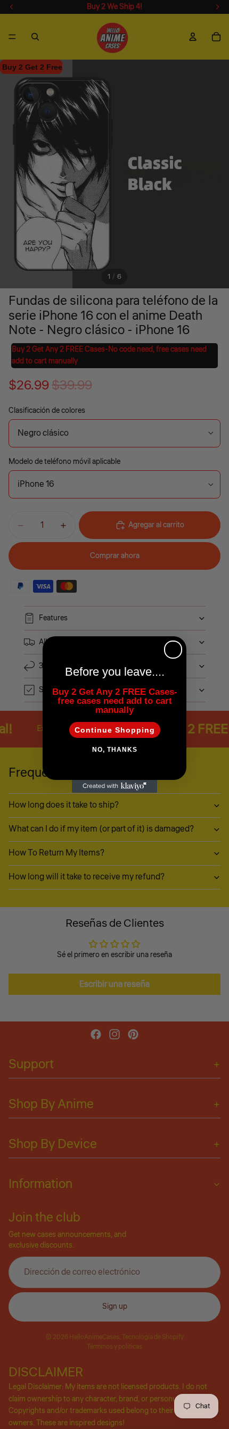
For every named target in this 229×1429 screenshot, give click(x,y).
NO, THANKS (114, 749)
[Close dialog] (173, 650)
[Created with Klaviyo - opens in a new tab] (114, 786)
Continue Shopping (115, 730)
